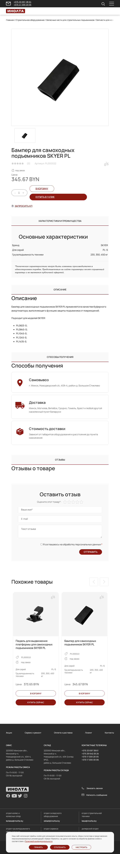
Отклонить (60, 847)
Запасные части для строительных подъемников (70, 20)
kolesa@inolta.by (14, 820)
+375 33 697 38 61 (22, 2)
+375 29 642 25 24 (90, 753)
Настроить (81, 847)
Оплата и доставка (63, 732)
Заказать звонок (94, 788)
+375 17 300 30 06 (90, 759)
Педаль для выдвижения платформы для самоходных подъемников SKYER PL (34, 644)
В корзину (42, 188)
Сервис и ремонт (33, 732)
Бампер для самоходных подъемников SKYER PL (80, 642)
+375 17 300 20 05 (22, 5)
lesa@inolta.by (89, 820)
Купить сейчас (35, 702)
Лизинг (88, 732)
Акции (9, 732)
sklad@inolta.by (52, 820)
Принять (38, 847)
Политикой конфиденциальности (39, 841)
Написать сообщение (96, 795)
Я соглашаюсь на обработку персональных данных (72, 544)
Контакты (109, 732)
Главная (10, 20)
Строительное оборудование (30, 20)
